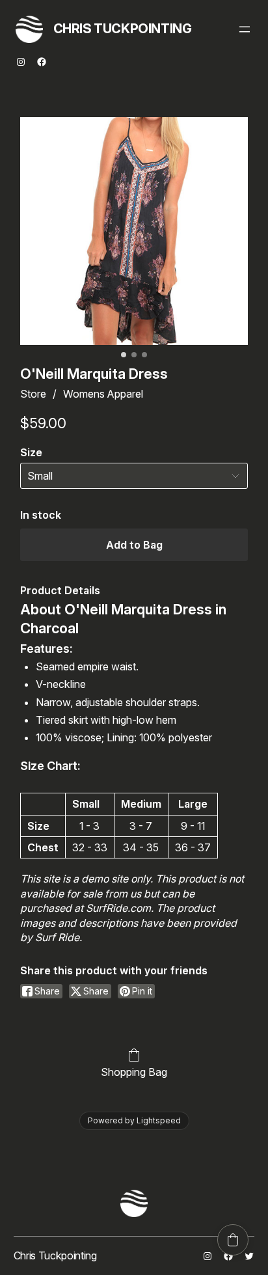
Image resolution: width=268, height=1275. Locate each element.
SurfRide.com (118, 907)
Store (33, 393)
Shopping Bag (134, 1071)
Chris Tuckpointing (122, 28)
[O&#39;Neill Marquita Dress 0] (134, 231)
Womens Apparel (103, 393)
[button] (232, 1239)
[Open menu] (244, 29)
